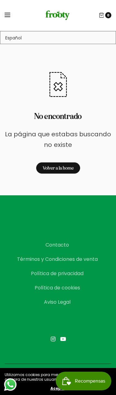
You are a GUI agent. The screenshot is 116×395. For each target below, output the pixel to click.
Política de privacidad (57, 273)
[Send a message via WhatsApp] (10, 384)
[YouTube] (63, 339)
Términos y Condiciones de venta (57, 259)
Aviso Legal (57, 302)
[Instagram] (53, 339)
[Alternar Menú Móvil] (11, 15)
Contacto (57, 244)
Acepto (58, 388)
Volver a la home (58, 168)
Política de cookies (57, 287)
